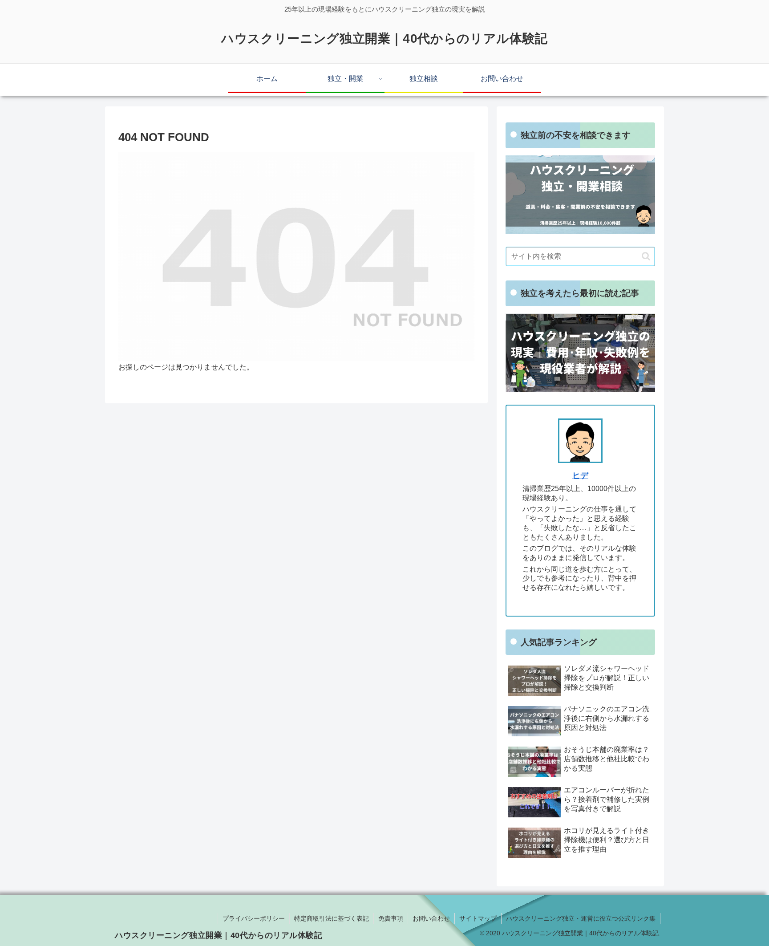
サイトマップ (478, 918)
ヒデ (580, 475)
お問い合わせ (431, 918)
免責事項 (390, 918)
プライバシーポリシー (254, 918)
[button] (646, 256)
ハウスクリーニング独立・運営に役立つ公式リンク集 (581, 918)
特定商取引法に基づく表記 (331, 918)
